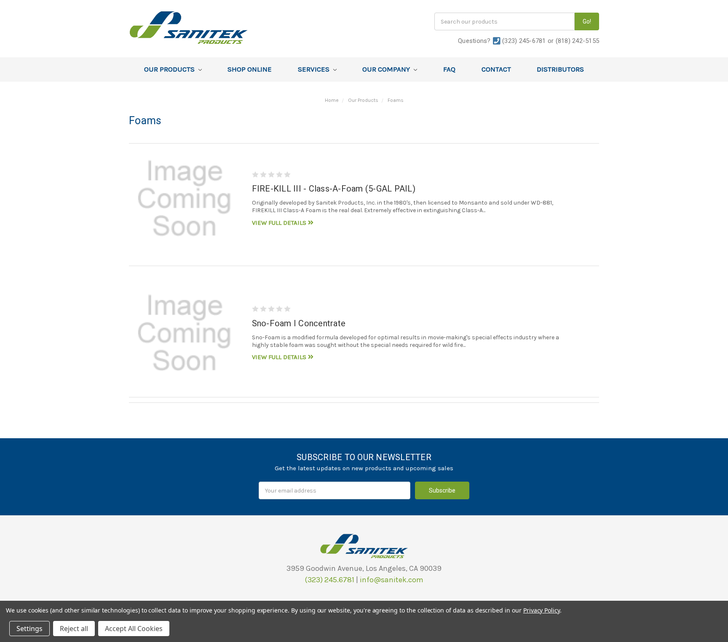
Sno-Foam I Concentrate (299, 323)
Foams (396, 100)
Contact (496, 69)
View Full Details (280, 222)
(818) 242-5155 (578, 41)
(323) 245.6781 (329, 579)
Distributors (560, 69)
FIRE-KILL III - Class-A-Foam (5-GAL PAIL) (333, 189)
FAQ (449, 69)
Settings (29, 628)
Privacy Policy (541, 610)
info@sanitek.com (391, 579)
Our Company (387, 69)
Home (332, 100)
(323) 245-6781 (524, 41)
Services (314, 69)
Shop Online (250, 69)
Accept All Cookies (134, 628)
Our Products (170, 69)
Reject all (74, 628)
